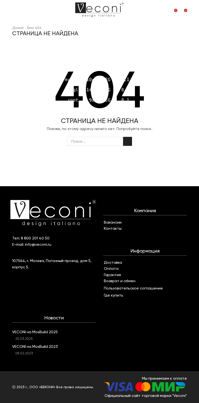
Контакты (113, 228)
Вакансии (113, 222)
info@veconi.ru (38, 244)
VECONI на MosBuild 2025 (35, 332)
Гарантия (112, 275)
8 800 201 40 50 (35, 238)
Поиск (127, 141)
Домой (18, 28)
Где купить (113, 295)
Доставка (113, 262)
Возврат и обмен (119, 281)
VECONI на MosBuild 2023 (35, 346)
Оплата (111, 268)
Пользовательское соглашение (133, 288)
